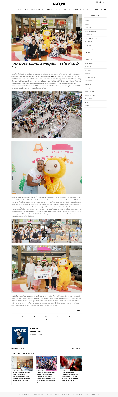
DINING (87, 27)
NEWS (86, 73)
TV (86, 102)
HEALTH (87, 45)
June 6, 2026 (16, 383)
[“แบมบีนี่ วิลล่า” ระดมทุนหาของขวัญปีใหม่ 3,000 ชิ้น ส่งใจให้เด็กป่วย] (20, 335)
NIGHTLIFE (88, 81)
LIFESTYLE (88, 63)
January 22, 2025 (66, 383)
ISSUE (86, 52)
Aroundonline (28, 71)
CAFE (86, 24)
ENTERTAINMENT (89, 31)
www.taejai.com (52, 76)
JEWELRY (87, 56)
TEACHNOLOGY (89, 95)
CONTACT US (95, 394)
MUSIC (87, 70)
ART (86, 20)
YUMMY (87, 105)
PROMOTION (88, 91)
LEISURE (87, 59)
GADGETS (87, 42)
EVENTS (15, 60)
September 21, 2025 (42, 385)
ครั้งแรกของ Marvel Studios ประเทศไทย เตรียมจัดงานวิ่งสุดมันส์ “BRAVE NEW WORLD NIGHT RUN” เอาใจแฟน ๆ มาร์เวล (70, 376)
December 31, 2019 (17, 71)
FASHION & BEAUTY (90, 38)
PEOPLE (87, 84)
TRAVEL (87, 98)
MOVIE (87, 66)
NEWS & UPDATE (89, 77)
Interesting (88, 49)
